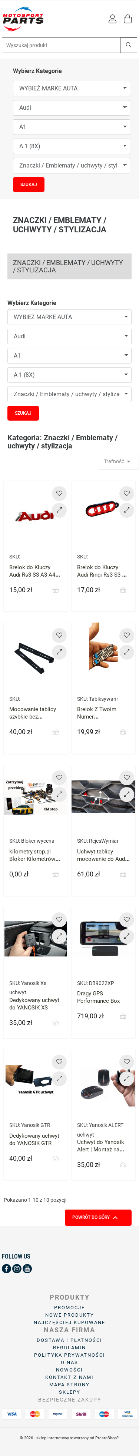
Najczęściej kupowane (69, 1322)
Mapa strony (69, 1384)
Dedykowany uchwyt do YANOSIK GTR (34, 1139)
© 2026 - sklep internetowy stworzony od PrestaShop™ (69, 1438)
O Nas (69, 1362)
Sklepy (69, 1392)
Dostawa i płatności (69, 1340)
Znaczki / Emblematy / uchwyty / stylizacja (68, 266)
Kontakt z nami (69, 1377)
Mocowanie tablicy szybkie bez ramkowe (32, 716)
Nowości (69, 1370)
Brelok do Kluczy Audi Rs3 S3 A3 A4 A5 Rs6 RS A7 (32, 575)
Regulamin (69, 1347)
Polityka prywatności (69, 1355)
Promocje (69, 1307)
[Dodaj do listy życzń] (59, 493)
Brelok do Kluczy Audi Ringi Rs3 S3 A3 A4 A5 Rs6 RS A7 (103, 575)
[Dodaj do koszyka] (55, 590)
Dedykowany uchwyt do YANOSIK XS (34, 1004)
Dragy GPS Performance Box (98, 997)
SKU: (14, 557)
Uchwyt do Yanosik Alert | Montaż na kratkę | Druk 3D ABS (103, 1149)
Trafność (118, 461)
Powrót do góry (96, 1217)
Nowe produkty (69, 1315)
